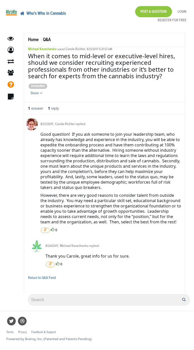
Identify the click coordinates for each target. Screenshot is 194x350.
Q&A (47, 39)
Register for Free (172, 20)
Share (35, 93)
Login (182, 11)
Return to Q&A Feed (42, 278)
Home (33, 39)
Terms (10, 332)
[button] (10, 50)
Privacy (22, 332)
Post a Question (153, 11)
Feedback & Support (43, 332)
